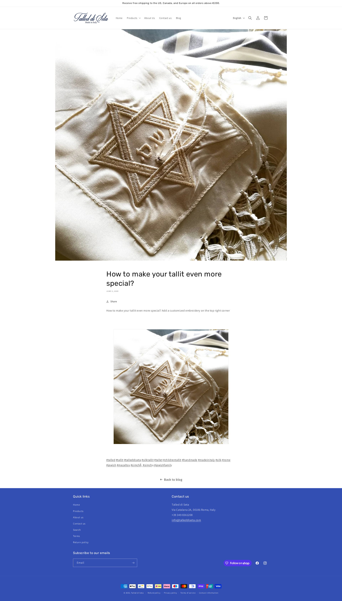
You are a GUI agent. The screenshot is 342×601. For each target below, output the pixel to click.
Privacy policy (170, 593)
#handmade (189, 460)
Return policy (81, 542)
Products (78, 511)
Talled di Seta (137, 593)
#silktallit (148, 460)
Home (76, 504)
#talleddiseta (132, 460)
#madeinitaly (206, 460)
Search (77, 529)
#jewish (111, 465)
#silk (219, 460)
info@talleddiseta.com (186, 520)
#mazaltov (123, 465)
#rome (226, 460)
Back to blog (173, 479)
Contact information (208, 593)
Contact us (79, 523)
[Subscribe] (133, 563)
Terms (76, 536)
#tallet (158, 460)
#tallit (119, 460)
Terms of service (187, 593)
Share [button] (113, 301)
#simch (147, 465)
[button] (133, 18)
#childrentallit (172, 460)
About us (78, 517)
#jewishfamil (162, 465)
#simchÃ (136, 465)
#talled (110, 460)
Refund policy (154, 593)
